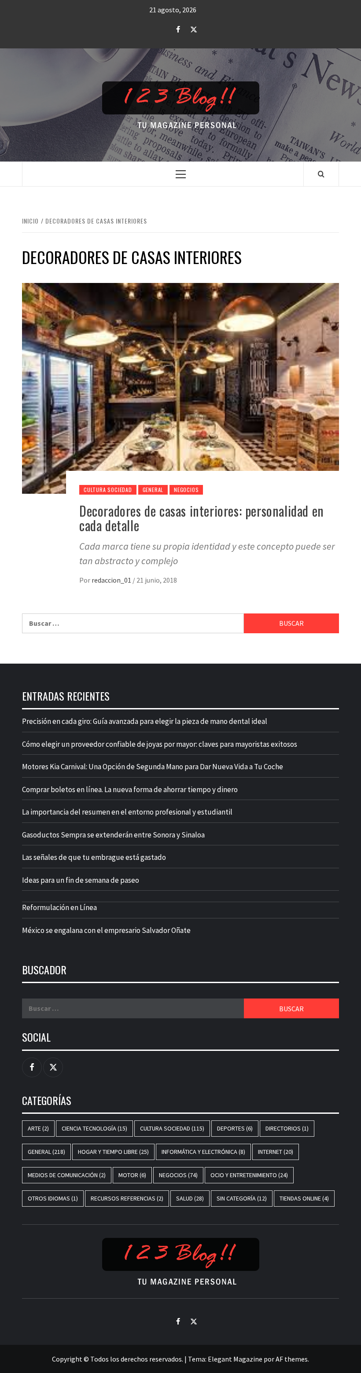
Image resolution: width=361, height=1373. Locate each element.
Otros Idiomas (53, 1198)
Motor (132, 1175)
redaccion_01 (112, 580)
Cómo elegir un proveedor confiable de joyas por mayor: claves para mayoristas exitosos (159, 744)
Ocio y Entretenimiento (249, 1175)
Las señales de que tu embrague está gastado (94, 857)
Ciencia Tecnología (94, 1128)
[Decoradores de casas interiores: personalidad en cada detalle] (180, 387)
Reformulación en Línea (59, 907)
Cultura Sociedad (108, 489)
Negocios (186, 489)
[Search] (321, 174)
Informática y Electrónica (203, 1152)
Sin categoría (242, 1198)
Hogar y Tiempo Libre (113, 1152)
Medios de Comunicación (67, 1175)
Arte (38, 1128)
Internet (275, 1152)
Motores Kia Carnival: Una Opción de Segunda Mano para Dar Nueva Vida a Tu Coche (152, 766)
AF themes (292, 1359)
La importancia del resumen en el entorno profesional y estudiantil (127, 812)
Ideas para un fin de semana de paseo (80, 880)
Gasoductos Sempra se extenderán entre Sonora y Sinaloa (113, 835)
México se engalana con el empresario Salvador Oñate (106, 930)
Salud (190, 1198)
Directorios (287, 1128)
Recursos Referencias (127, 1198)
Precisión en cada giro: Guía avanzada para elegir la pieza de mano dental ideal (144, 721)
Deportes (235, 1128)
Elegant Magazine (235, 1359)
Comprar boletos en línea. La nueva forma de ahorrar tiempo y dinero (130, 789)
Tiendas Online (304, 1198)
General (153, 489)
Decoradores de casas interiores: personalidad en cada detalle (201, 518)
